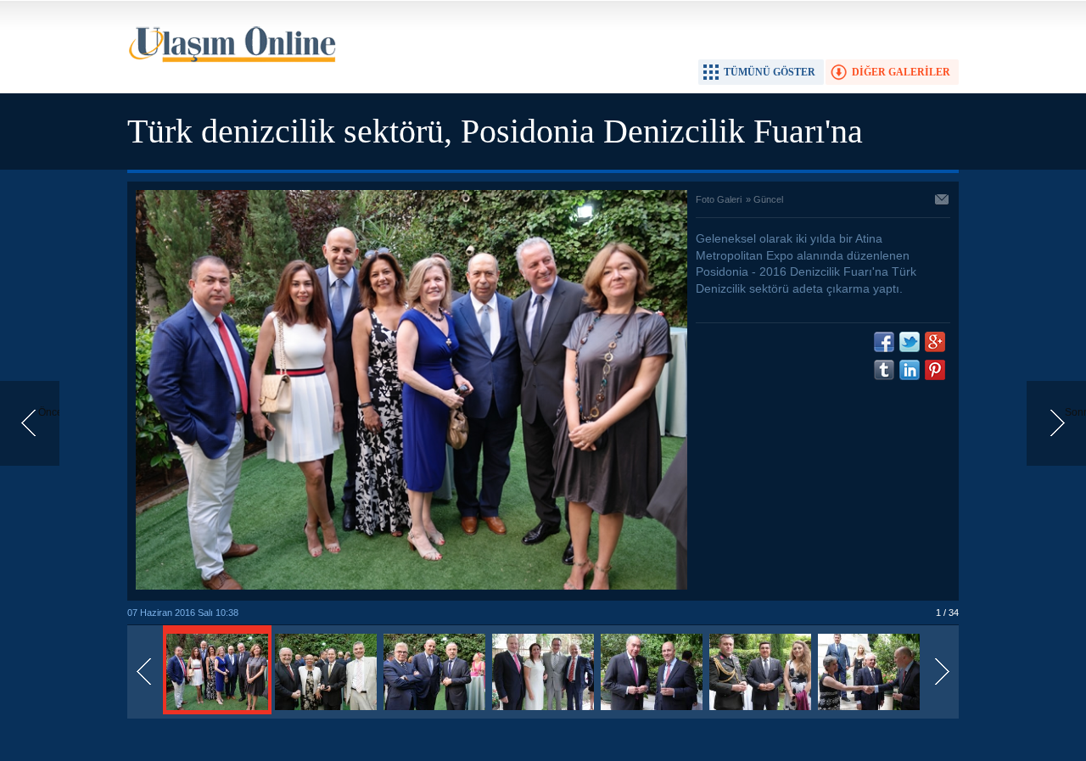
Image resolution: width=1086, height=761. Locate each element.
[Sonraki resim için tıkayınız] (411, 586)
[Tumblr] (884, 370)
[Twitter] (909, 342)
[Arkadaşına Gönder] (942, 201)
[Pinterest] (935, 370)
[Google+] (935, 342)
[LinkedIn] (909, 370)
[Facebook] (884, 342)
